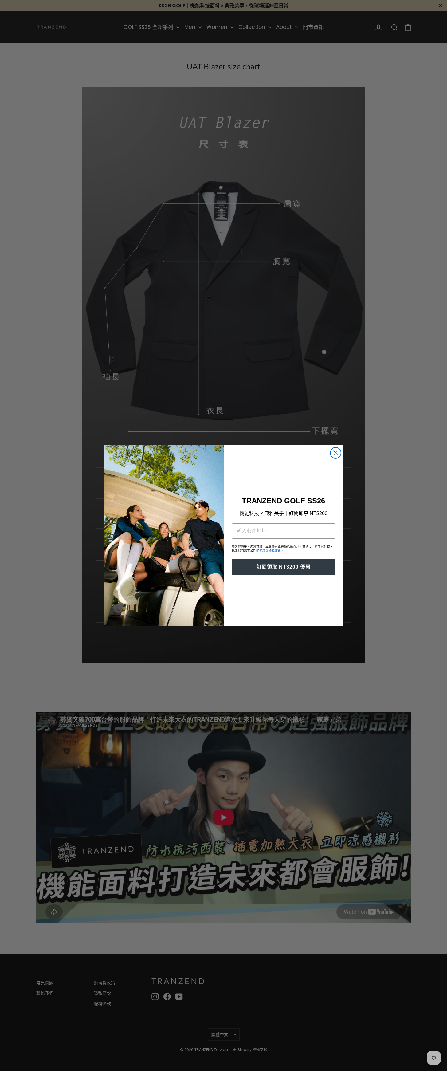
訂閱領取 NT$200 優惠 (284, 566)
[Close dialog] (335, 452)
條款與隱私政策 (270, 550)
